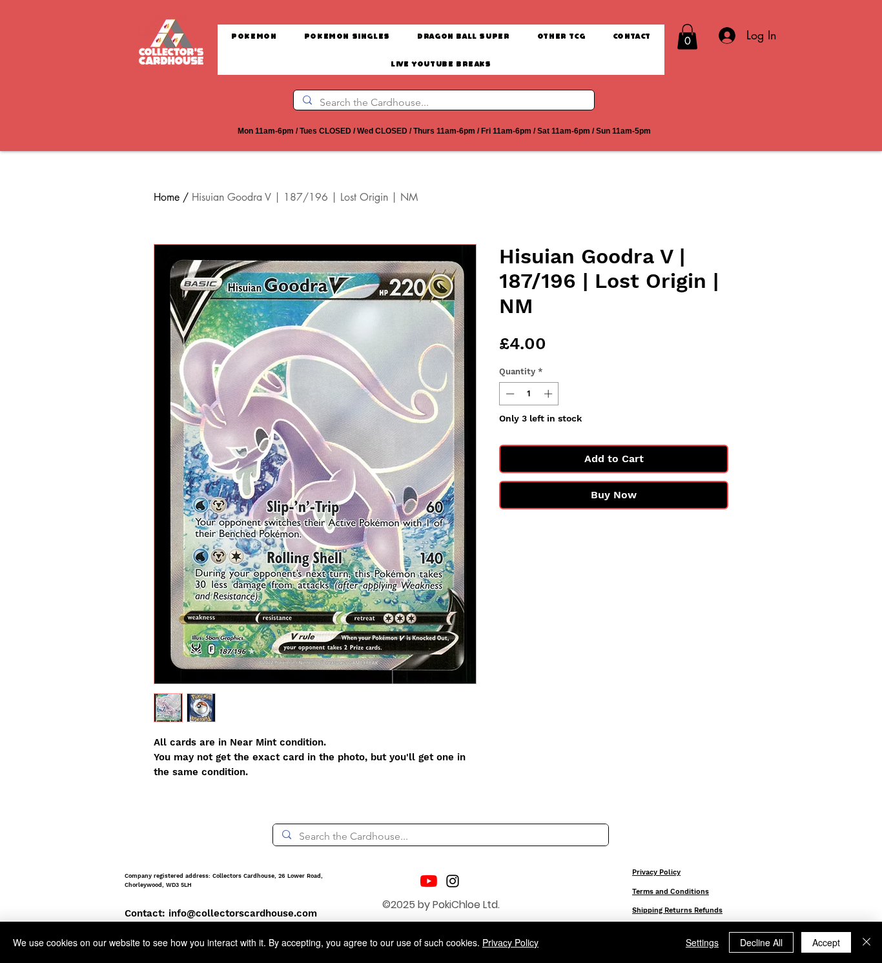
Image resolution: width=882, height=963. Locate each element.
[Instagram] (452, 881)
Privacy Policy (656, 872)
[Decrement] (509, 394)
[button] (687, 36)
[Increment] (549, 394)
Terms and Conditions (670, 891)
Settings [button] (702, 942)
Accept (826, 942)
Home (166, 197)
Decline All (761, 942)
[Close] (866, 942)
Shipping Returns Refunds (677, 910)
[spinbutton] (529, 394)
